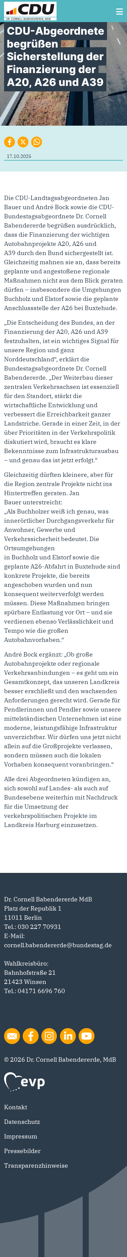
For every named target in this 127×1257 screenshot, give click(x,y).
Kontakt (15, 1107)
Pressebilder (22, 1151)
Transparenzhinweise (36, 1165)
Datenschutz (22, 1122)
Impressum (20, 1136)
